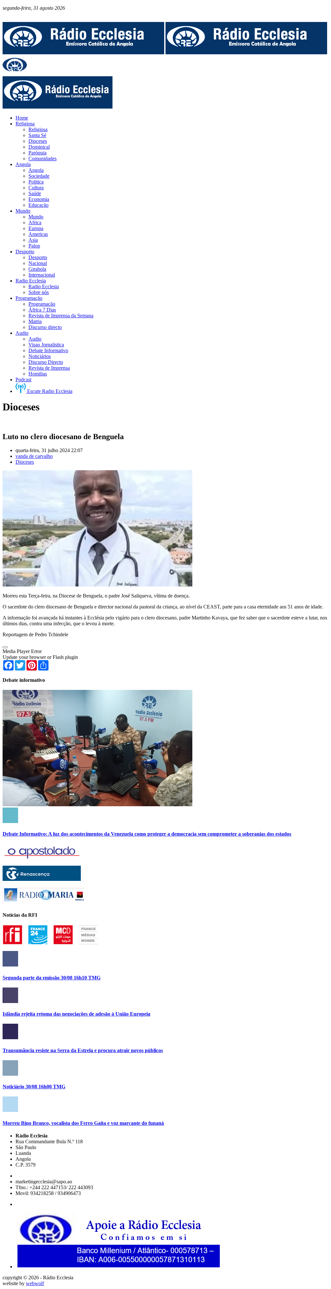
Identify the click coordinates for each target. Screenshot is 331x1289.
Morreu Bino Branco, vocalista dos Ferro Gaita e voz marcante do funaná (83, 1123)
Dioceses (25, 462)
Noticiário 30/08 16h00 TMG (34, 1086)
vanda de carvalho (34, 456)
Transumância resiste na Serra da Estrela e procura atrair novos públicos (83, 1050)
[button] (5, 647)
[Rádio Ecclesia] (83, 52)
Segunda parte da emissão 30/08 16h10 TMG (52, 977)
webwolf (35, 1283)
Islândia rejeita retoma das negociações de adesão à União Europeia (76, 1014)
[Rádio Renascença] (42, 879)
